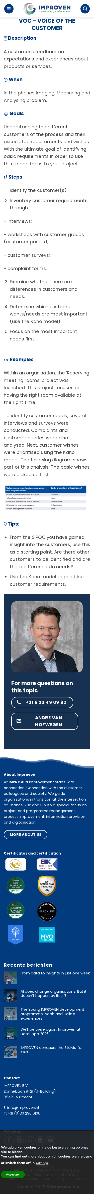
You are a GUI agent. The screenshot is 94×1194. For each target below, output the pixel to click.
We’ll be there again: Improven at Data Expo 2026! (50, 1031)
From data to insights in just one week (55, 973)
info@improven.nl (23, 1107)
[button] (9, 8)
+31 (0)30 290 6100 (24, 1113)
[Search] (85, 8)
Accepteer (13, 1175)
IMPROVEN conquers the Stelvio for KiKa (52, 1050)
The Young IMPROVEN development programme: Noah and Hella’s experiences (52, 1014)
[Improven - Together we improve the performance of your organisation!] (47, 8)
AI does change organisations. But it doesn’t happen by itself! (53, 993)
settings (42, 1163)
